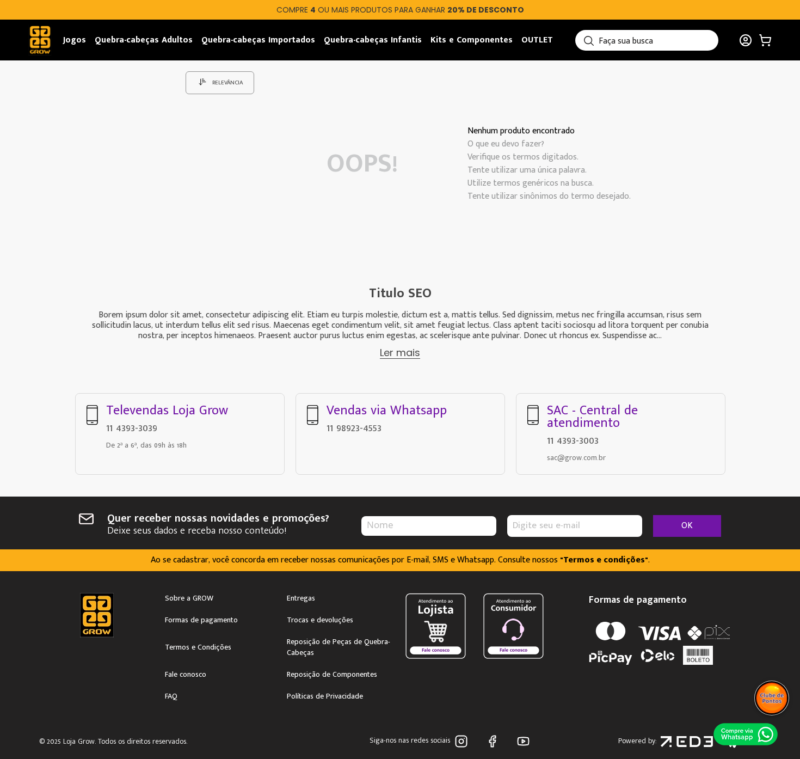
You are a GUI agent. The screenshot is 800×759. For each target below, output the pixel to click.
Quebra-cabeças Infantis (373, 40)
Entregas (301, 598)
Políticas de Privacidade (325, 696)
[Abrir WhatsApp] (745, 734)
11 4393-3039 (131, 428)
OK (687, 525)
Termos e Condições (198, 647)
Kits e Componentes (471, 40)
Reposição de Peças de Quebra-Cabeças (338, 647)
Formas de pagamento (201, 620)
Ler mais (400, 352)
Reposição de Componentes (332, 674)
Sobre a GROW (189, 598)
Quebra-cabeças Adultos (144, 40)
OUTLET (537, 40)
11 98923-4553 (354, 428)
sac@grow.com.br (576, 457)
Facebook (494, 741)
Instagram (463, 741)
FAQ (171, 696)
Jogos (74, 40)
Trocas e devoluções (320, 620)
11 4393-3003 (573, 440)
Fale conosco (185, 674)
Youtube (525, 741)
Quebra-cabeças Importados (258, 40)
